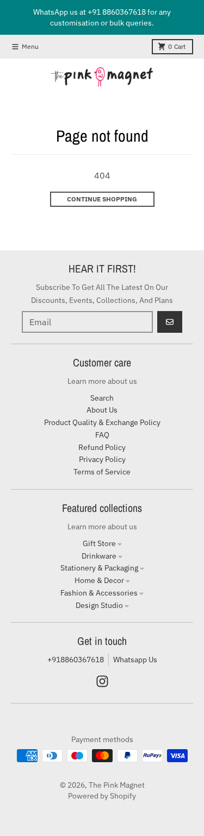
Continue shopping (102, 199)
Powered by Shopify (102, 796)
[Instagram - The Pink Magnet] (102, 681)
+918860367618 (75, 659)
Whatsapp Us (135, 659)
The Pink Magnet (117, 785)
